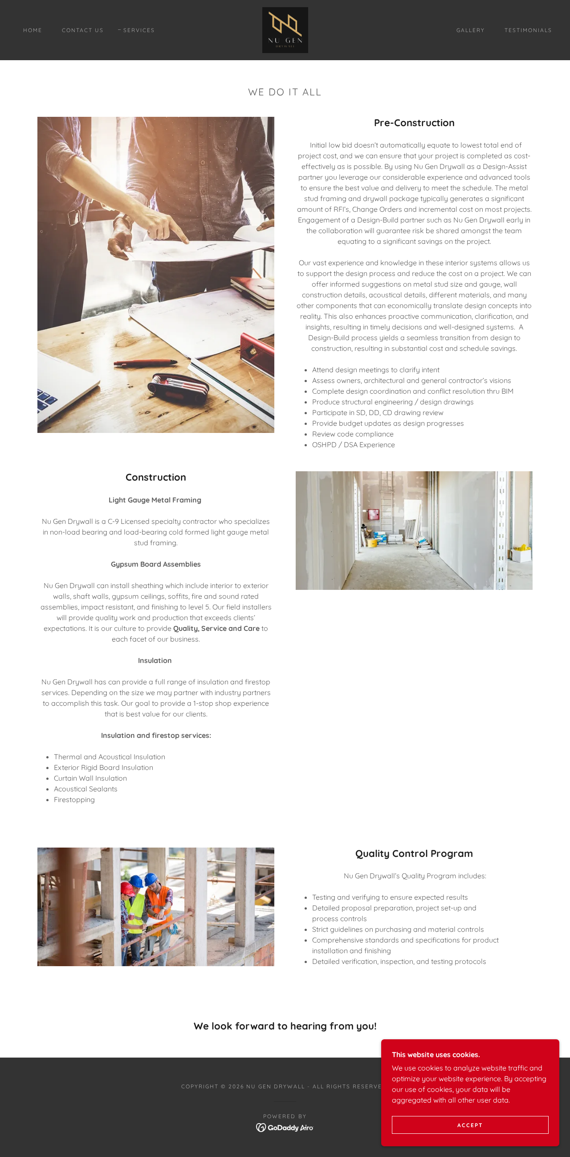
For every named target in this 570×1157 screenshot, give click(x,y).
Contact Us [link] (83, 30)
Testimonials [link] (528, 30)
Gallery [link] (470, 30)
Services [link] (139, 30)
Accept (470, 1125)
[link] (285, 29)
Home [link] (32, 30)
